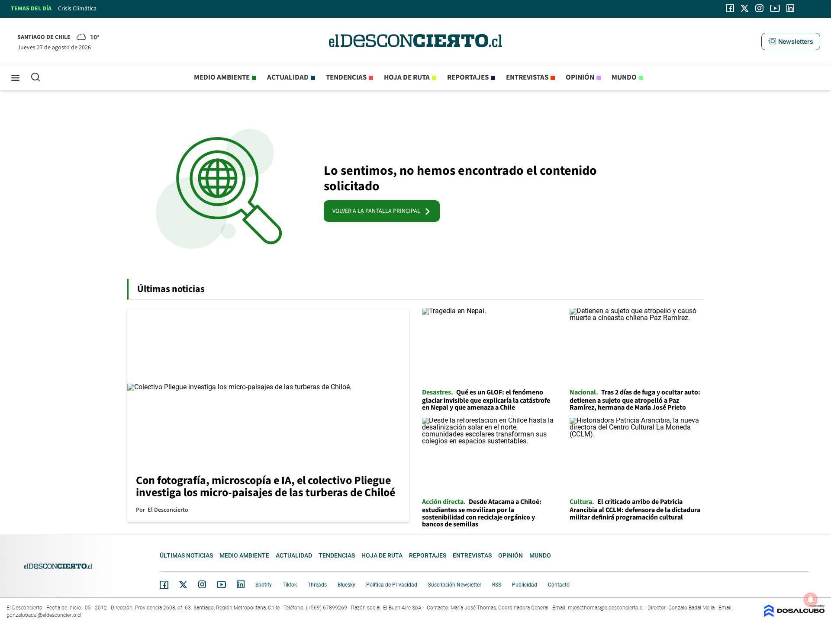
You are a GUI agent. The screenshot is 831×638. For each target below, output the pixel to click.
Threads (317, 585)
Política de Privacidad (391, 585)
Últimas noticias (186, 555)
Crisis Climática (77, 8)
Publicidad (524, 585)
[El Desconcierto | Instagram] (759, 8)
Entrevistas (527, 77)
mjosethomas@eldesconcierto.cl (606, 608)
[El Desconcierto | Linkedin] (790, 8)
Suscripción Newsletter (454, 585)
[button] (790, 41)
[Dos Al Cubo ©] (794, 615)
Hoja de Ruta (407, 77)
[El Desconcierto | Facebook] (730, 8)
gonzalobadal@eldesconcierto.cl (43, 615)
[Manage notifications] (811, 599)
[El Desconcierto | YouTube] (775, 8)
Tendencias (346, 77)
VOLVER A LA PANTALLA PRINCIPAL (378, 211)
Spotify (263, 585)
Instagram (202, 584)
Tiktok (290, 585)
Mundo (624, 77)
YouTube (221, 584)
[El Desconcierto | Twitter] (745, 8)
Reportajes (468, 77)
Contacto (559, 585)
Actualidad (288, 77)
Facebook (164, 585)
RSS (496, 585)
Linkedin (241, 584)
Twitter (183, 584)
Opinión (580, 77)
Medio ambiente (222, 77)
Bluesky (346, 585)
